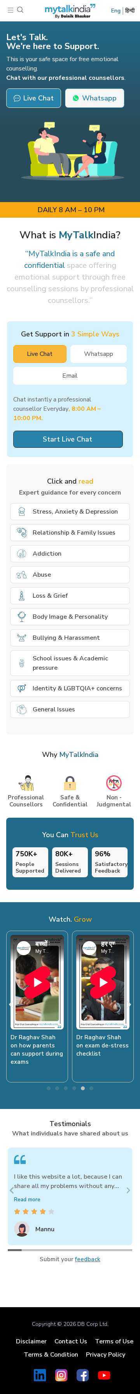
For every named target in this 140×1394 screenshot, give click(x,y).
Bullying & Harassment (66, 638)
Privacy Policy (105, 1354)
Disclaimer (31, 1341)
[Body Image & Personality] (22, 617)
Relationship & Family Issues (74, 532)
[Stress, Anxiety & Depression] (22, 512)
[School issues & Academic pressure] (22, 663)
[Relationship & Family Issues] (22, 533)
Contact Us (70, 1341)
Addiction (47, 553)
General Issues (54, 709)
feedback (87, 1259)
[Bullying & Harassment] (22, 638)
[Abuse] (22, 575)
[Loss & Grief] (22, 596)
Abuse (42, 574)
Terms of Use (114, 1341)
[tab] (39, 354)
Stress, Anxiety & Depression (75, 511)
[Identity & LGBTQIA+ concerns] (22, 688)
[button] (10, 10)
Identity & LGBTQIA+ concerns (77, 688)
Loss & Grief (50, 595)
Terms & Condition (51, 1354)
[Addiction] (22, 554)
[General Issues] (22, 709)
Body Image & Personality (70, 617)
